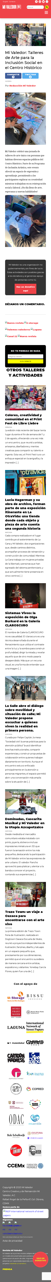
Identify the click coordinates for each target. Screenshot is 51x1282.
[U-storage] (31, 323)
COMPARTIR (13, 75)
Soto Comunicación (26, 1237)
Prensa (7, 1269)
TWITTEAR (30, 75)
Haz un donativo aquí (25, 289)
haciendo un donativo (18, 1263)
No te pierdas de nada (25, 351)
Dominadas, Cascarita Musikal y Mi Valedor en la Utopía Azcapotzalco (24, 823)
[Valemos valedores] (17, 329)
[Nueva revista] (14, 323)
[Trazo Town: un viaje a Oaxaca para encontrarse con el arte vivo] (25, 906)
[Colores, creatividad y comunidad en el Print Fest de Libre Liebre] (25, 409)
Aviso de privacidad (12, 1241)
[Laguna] (36, 329)
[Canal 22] (11, 336)
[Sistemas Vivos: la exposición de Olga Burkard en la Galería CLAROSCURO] (25, 607)
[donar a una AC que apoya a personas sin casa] (40, 1266)
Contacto (12, 2)
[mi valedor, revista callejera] (12, 8)
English (5, 2)
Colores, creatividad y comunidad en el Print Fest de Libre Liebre (23, 419)
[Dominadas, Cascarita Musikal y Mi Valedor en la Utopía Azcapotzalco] (25, 813)
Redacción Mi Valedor (22, 85)
